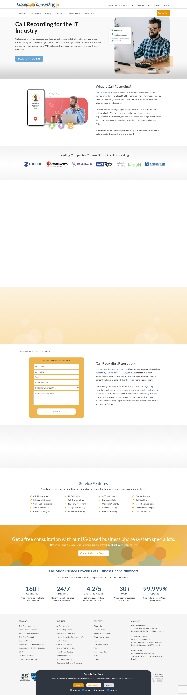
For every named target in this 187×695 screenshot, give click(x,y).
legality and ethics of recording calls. (115, 372)
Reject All (109, 685)
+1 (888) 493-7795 (142, 5)
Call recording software (106, 92)
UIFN (21, 652)
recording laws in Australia (143, 390)
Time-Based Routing (64, 652)
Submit (56, 411)
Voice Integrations (64, 630)
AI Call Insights (62, 626)
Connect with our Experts (93, 553)
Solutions (59, 13)
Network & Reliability (103, 633)
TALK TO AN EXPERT (29, 58)
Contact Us (98, 659)
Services (22, 13)
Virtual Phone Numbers (29, 633)
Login (166, 5)
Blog (96, 655)
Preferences (100, 690)
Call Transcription (64, 644)
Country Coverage (101, 637)
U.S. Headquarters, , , (147, 628)
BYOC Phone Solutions (28, 659)
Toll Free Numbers (27, 626)
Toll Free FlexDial (26, 637)
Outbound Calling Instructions (69, 663)
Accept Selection (93, 685)
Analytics (88, 690)
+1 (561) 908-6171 (123, 5)
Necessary (76, 690)
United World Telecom (155, 676)
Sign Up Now (32, 473)
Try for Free (163, 13)
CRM (144, 279)
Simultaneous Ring (64, 659)
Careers (97, 648)
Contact (157, 5)
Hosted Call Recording (65, 648)
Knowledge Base (101, 652)
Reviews (97, 641)
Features (35, 13)
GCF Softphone (62, 641)
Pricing (48, 13)
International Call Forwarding (31, 644)
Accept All (78, 685)
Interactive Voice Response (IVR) (70, 637)
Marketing (113, 690)
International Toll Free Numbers (32, 648)
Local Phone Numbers (28, 630)
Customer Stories (101, 644)
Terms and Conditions (155, 674)
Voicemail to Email (64, 655)
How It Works (99, 630)
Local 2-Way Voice (26, 641)
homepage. (127, 323)
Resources (73, 13)
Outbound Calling (26, 655)
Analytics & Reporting (65, 633)
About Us (88, 13)
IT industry (34, 210)
